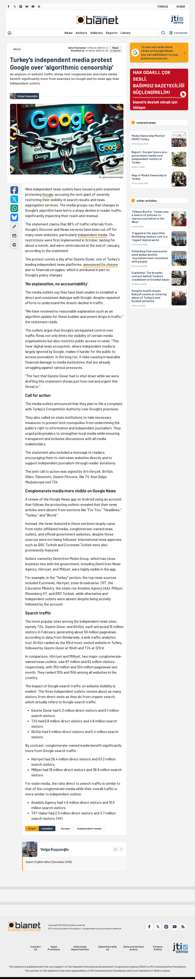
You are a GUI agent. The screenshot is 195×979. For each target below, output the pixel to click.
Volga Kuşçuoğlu (54, 849)
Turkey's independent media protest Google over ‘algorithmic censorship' (61, 63)
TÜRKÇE (162, 6)
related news (146, 122)
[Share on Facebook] (14, 190)
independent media (92, 234)
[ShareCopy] (14, 226)
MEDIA (17, 49)
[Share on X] (14, 199)
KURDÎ (181, 6)
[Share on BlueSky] (14, 217)
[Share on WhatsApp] (14, 208)
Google (47, 194)
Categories (180, 32)
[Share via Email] (14, 236)
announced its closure (100, 264)
